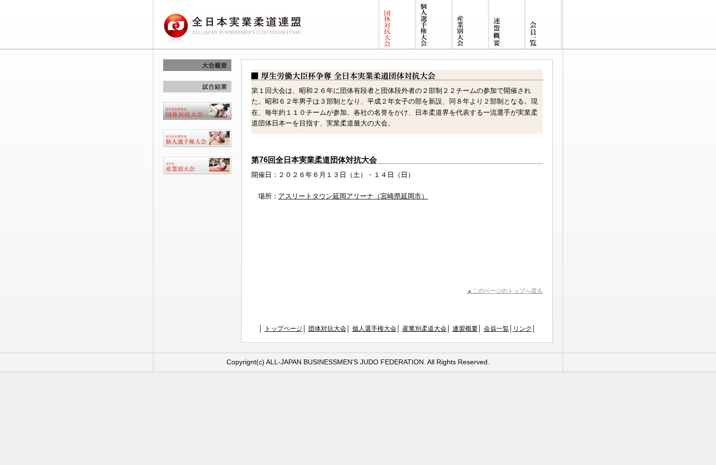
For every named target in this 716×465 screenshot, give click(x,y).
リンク (522, 328)
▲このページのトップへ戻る (505, 290)
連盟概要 (465, 328)
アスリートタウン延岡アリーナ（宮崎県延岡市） (353, 196)
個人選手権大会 (374, 328)
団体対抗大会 (327, 328)
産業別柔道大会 (424, 328)
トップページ (283, 328)
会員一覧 (496, 328)
